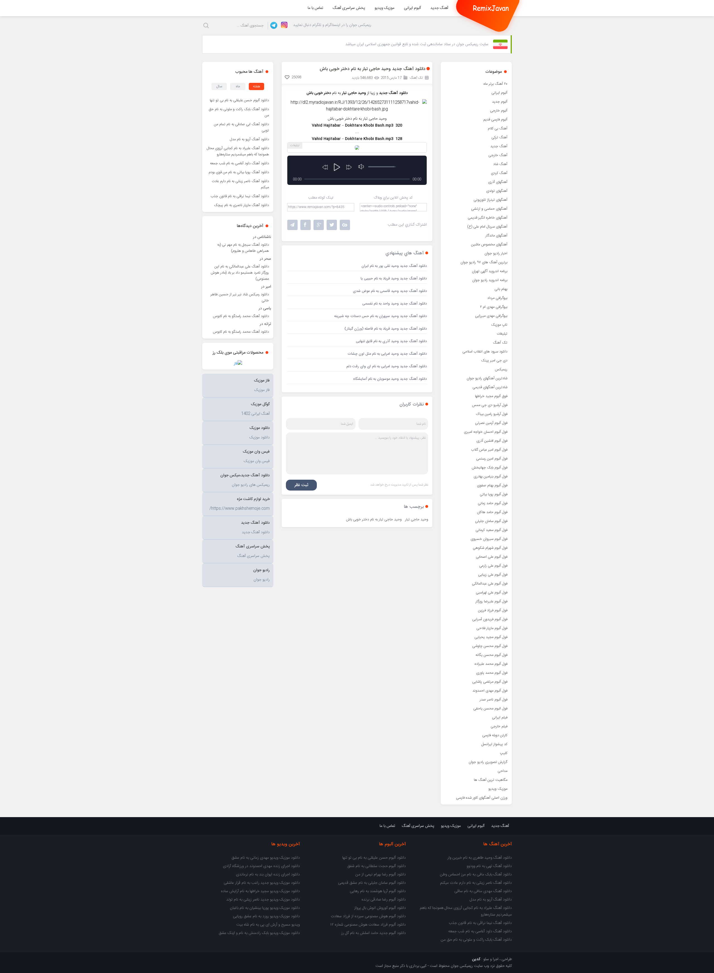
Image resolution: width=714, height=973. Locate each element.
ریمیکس (501, 369)
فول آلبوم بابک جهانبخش (489, 468)
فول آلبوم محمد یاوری (491, 673)
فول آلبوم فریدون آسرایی (489, 619)
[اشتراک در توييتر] (345, 225)
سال (219, 86)
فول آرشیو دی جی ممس (489, 405)
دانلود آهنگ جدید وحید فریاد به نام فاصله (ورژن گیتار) (385, 329)
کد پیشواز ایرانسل (494, 744)
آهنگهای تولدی (496, 191)
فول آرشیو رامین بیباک (491, 414)
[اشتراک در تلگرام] (292, 225)
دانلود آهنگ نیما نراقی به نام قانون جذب (240, 196)
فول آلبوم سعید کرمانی (491, 530)
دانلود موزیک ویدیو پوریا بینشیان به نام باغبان (265, 908)
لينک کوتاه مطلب (320, 198)
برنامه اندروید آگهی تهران (489, 271)
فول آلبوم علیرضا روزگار (491, 601)
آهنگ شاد (500, 164)
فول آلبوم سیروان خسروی (489, 539)
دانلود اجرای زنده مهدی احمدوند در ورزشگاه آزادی (261, 866)
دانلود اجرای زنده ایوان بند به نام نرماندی (268, 874)
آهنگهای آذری (497, 182)
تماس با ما (315, 8)
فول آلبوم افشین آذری (491, 441)
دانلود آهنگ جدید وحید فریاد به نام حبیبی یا (394, 279)
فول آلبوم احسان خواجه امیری (485, 432)
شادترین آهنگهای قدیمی (489, 387)
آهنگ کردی (499, 173)
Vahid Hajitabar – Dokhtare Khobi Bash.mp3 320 (357, 125)
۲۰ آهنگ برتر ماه (495, 84)
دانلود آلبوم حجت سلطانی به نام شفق (376, 866)
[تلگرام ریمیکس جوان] (273, 26)
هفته (256, 86)
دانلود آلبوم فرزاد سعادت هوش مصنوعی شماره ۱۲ (368, 924)
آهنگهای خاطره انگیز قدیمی (487, 218)
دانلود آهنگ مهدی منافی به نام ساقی (483, 891)
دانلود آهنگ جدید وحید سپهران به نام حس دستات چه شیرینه (380, 316)
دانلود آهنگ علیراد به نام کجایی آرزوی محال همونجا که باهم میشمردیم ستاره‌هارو (238, 151)
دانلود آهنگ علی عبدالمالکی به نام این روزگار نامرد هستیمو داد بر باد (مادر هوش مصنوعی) (240, 273)
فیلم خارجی (499, 726)
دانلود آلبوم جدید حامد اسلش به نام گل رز (373, 933)
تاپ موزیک (499, 325)
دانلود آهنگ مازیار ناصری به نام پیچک (241, 205)
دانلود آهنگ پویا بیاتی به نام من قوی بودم (239, 172)
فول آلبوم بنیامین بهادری (490, 477)
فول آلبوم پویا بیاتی (493, 494)
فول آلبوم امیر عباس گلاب (489, 450)
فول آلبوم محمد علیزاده (491, 664)
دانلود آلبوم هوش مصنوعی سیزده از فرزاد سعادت (368, 916)
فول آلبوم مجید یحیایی (490, 637)
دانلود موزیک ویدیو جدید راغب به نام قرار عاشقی (262, 883)
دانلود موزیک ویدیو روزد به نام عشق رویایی (266, 916)
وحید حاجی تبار (416, 519)
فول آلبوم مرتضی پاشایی (489, 682)
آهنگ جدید (439, 8)
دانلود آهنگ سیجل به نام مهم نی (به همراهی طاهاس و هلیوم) (243, 248)
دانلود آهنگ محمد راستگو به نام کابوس (241, 316)
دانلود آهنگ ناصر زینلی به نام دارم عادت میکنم (240, 184)
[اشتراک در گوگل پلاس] (318, 225)
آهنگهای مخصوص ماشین (489, 245)
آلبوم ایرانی (412, 8)
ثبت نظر (301, 485)
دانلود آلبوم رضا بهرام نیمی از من (380, 874)
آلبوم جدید (499, 102)
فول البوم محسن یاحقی (490, 709)
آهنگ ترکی (499, 137)
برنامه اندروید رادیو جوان (489, 280)
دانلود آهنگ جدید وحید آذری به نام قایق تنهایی (391, 341)
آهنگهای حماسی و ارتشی (489, 209)
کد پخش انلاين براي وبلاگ (393, 198)
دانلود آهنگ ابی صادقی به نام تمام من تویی (241, 127)
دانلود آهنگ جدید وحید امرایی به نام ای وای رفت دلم (386, 366)
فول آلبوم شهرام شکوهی (490, 548)
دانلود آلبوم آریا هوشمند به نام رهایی (378, 891)
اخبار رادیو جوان (495, 253)
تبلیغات (502, 334)
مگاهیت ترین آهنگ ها (490, 780)
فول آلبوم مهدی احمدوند (489, 691)
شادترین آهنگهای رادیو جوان (487, 378)
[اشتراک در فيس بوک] (305, 225)
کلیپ (503, 753)
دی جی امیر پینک (494, 361)
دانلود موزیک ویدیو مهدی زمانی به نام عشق (265, 857)
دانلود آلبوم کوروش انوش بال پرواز (380, 908)
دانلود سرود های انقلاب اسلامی (484, 352)
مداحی (502, 771)
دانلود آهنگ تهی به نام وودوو (489, 866)
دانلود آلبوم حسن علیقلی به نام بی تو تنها (239, 100)
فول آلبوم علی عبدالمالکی (489, 584)
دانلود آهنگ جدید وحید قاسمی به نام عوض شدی (390, 291)
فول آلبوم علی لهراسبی (491, 593)
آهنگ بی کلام (497, 128)
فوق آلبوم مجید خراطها (491, 396)
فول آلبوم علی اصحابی (491, 557)
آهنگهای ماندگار (496, 236)
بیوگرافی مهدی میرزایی (491, 316)
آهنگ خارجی (497, 155)
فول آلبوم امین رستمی (491, 459)
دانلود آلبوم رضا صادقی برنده (383, 899)
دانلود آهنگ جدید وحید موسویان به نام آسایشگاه (390, 379)
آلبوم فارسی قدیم (495, 120)
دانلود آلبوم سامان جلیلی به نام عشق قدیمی (372, 883)
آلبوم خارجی (498, 111)
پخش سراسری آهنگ (349, 8)
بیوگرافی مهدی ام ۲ (493, 307)
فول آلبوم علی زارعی (493, 566)
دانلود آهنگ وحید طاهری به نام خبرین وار (479, 857)
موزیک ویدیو (384, 8)
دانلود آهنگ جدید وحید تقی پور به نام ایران (394, 266)
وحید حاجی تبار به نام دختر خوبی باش (374, 519)
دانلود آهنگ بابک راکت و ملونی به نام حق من (239, 112)
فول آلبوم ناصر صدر (493, 700)
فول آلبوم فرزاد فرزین (492, 610)
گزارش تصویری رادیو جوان (488, 762)
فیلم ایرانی (499, 717)
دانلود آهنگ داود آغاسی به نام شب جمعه (239, 163)
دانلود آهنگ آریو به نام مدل (249, 139)
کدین (476, 959)
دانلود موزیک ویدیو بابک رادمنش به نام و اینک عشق (259, 933)
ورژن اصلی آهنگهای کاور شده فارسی (481, 798)
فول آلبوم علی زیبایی (492, 575)
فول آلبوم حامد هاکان (492, 512)
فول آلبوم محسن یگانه (491, 655)
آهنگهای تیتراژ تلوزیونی (490, 200)
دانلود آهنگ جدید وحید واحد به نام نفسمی (394, 304)
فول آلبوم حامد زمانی (492, 503)
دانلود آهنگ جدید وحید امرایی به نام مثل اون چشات (387, 354)
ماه (238, 86)
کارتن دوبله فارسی (494, 735)
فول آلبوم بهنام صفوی (492, 485)
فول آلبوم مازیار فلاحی (491, 628)
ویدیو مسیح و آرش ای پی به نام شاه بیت (268, 924)
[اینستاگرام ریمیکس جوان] (283, 26)
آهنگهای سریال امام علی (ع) (487, 227)
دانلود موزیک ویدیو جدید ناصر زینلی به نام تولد (263, 899)
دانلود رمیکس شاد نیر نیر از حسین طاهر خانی (240, 297)
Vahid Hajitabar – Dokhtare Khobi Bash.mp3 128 (357, 139)
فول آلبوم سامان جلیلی (491, 521)
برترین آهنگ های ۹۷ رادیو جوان (483, 262)
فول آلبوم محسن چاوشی (489, 646)
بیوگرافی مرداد (497, 298)
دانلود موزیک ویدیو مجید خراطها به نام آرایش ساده (260, 891)
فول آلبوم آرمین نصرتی (491, 423)
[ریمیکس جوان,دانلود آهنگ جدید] (491, 8)
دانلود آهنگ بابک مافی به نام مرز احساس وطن (476, 874)
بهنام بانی (501, 289)
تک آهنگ (500, 343)
